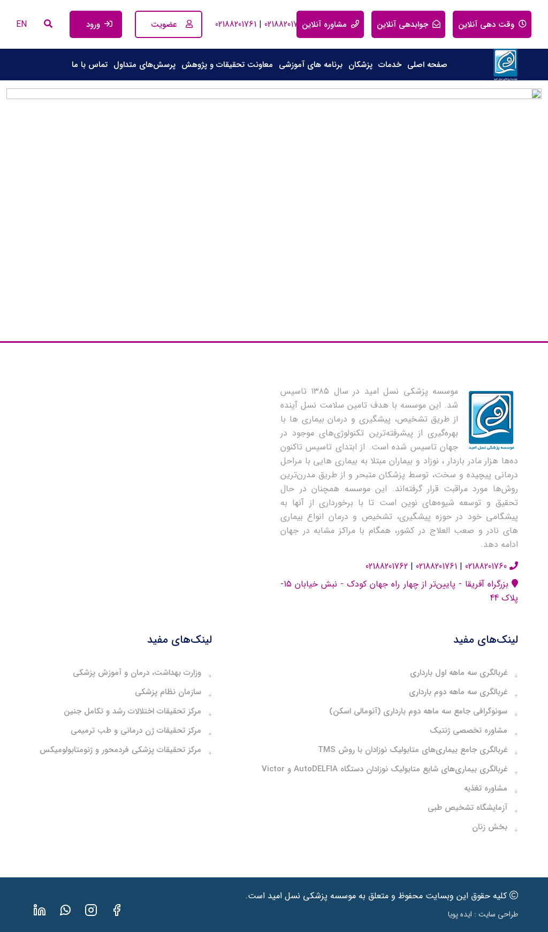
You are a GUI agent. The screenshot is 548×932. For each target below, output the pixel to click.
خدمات (389, 64)
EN (21, 24)
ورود (93, 24)
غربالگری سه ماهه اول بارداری (458, 673)
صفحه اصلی (427, 64)
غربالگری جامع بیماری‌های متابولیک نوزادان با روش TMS (412, 750)
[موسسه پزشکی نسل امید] (505, 64)
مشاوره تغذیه (485, 789)
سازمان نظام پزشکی (168, 692)
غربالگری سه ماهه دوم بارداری (458, 692)
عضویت (164, 24)
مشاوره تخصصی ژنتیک (468, 731)
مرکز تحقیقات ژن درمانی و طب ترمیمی (136, 731)
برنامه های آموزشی (310, 64)
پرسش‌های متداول (144, 64)
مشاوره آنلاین (324, 24)
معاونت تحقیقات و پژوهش (227, 64)
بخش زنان (489, 827)
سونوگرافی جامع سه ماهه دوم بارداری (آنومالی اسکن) (418, 711)
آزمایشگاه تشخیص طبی (467, 808)
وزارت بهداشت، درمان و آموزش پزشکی (137, 673)
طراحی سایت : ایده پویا (483, 914)
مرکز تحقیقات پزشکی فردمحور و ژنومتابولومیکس (120, 750)
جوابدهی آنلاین (402, 24)
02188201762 (387, 566)
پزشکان (360, 64)
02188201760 (284, 24)
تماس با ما (90, 64)
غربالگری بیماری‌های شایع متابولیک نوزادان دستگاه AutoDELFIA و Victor (384, 769)
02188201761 (235, 24)
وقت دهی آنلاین (486, 24)
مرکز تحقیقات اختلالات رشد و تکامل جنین (132, 711)
